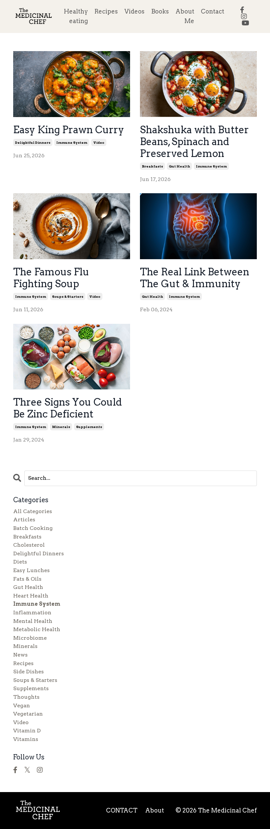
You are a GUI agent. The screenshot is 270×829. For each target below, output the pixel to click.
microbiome (30, 638)
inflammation (32, 612)
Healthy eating (76, 16)
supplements (89, 427)
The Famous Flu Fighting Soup (51, 278)
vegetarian (28, 714)
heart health (30, 596)
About (154, 810)
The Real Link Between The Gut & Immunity (194, 278)
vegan (21, 705)
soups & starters (67, 296)
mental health (32, 621)
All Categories (32, 511)
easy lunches (31, 570)
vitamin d (27, 730)
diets (20, 562)
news (20, 655)
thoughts (26, 697)
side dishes (28, 671)
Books (160, 11)
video (98, 142)
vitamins (25, 739)
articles (24, 519)
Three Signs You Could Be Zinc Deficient (67, 408)
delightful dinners (32, 142)
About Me (185, 16)
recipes (23, 663)
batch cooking (33, 528)
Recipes (106, 11)
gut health (179, 166)
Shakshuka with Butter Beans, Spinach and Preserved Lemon (194, 141)
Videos (134, 11)
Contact (212, 11)
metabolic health (36, 629)
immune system (71, 142)
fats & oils (27, 579)
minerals (61, 427)
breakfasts (152, 166)
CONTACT (121, 810)
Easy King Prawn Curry (68, 130)
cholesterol (29, 545)
